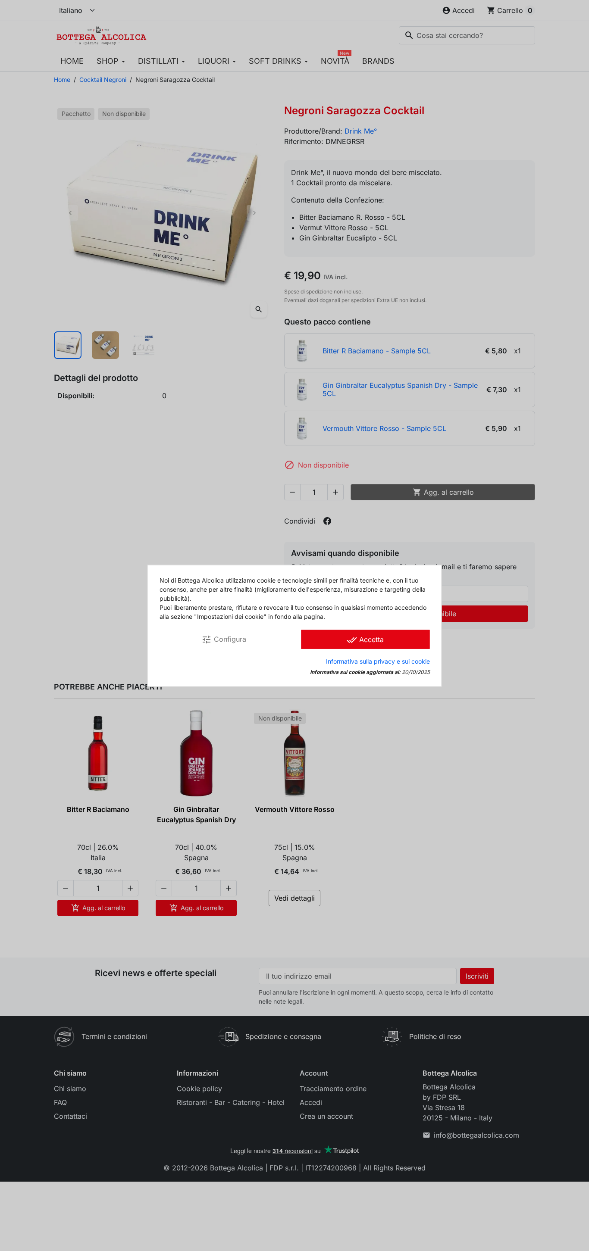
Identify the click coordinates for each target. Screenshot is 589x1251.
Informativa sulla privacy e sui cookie (378, 660)
